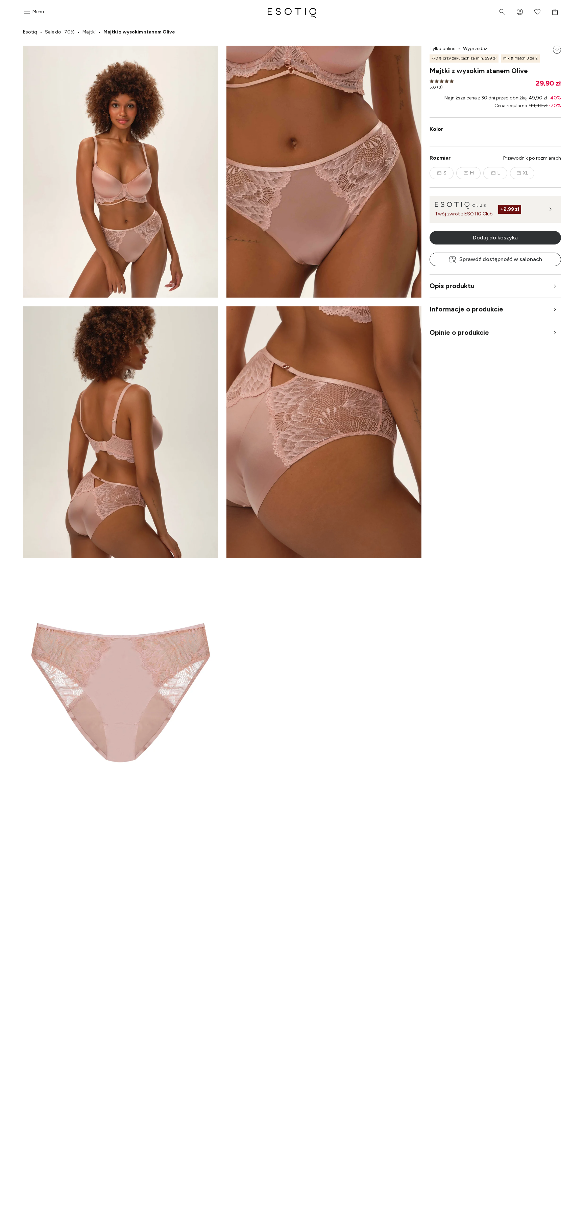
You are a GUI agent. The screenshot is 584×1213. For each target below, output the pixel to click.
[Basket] (555, 12)
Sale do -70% (60, 32)
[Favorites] (537, 12)
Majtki (89, 32)
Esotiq (30, 32)
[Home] (292, 12)
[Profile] (520, 12)
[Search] (502, 12)
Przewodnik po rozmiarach (532, 158)
